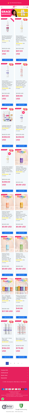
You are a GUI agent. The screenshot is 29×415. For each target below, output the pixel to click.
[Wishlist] (8, 413)
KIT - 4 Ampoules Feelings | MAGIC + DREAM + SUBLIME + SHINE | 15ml (7, 297)
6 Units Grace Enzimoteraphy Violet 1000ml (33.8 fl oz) (21, 127)
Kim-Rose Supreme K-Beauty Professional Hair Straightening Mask (7, 37)
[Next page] (21, 363)
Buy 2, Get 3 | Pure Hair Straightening (20, 339)
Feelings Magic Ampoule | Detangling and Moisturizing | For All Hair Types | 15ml (21, 168)
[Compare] (26, 413)
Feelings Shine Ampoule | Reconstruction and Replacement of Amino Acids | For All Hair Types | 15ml (21, 214)
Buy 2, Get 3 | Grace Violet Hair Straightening (7, 339)
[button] (2, 7)
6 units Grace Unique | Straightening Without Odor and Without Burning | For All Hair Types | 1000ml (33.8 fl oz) (7, 169)
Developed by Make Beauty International (16, 381)
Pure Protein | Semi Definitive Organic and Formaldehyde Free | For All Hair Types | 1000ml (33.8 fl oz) (21, 83)
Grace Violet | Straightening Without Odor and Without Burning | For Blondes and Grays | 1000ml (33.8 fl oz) (7, 83)
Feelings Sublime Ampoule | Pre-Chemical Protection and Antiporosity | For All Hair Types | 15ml (7, 214)
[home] (14, 413)
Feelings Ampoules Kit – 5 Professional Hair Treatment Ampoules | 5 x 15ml (21, 297)
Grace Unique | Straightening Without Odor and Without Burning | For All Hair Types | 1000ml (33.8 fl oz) (21, 39)
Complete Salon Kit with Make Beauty (6, 126)
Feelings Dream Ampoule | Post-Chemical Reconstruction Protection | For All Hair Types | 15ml (6, 256)
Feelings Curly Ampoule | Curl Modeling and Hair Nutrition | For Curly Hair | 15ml (20, 256)
